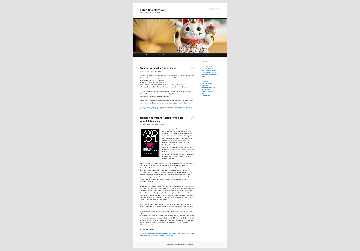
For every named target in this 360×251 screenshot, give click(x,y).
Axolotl (150, 211)
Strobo (157, 109)
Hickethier (179, 163)
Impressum (166, 55)
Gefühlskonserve (187, 107)
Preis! (204, 93)
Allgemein (161, 107)
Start (142, 55)
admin (159, 71)
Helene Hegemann (145, 109)
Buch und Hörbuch (152, 10)
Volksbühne (161, 235)
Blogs (141, 235)
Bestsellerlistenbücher (162, 233)
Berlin (180, 107)
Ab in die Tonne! (154, 107)
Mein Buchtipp (172, 233)
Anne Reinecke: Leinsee (209, 70)
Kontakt (158, 55)
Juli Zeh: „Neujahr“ (207, 68)
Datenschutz (149, 55)
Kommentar (163, 109)
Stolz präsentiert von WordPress (184, 244)
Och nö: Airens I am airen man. (158, 68)
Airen (176, 107)
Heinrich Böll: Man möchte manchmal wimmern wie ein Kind (210, 74)
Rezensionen (206, 95)
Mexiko (152, 109)
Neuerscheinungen (207, 91)
